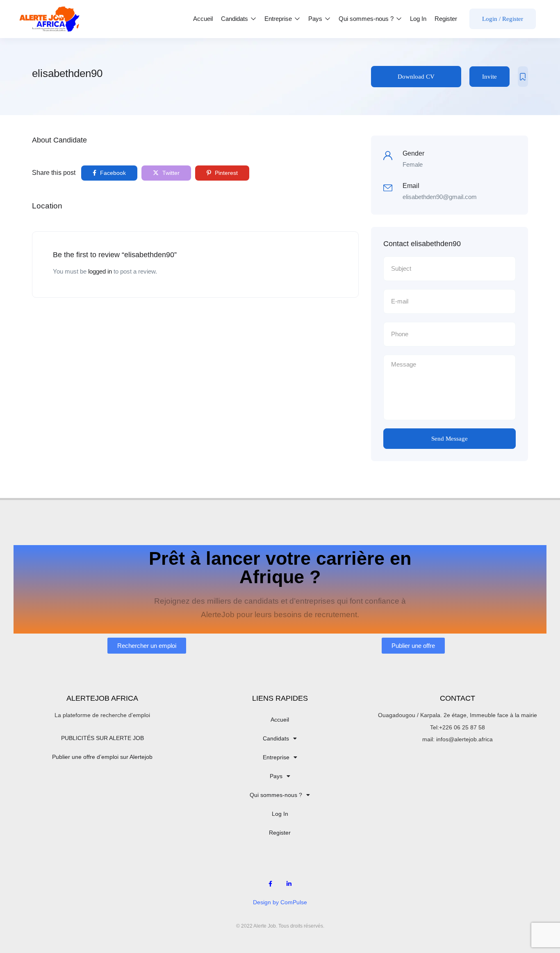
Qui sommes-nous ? (367, 18)
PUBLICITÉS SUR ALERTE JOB (102, 738)
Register (446, 18)
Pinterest (225, 173)
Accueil (203, 18)
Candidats (235, 18)
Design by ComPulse (280, 902)
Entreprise (279, 18)
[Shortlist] (523, 76)
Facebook (112, 173)
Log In (418, 18)
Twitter (170, 173)
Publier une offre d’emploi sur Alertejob (102, 757)
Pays (316, 18)
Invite (489, 76)
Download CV (416, 76)
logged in (100, 271)
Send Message (449, 438)
